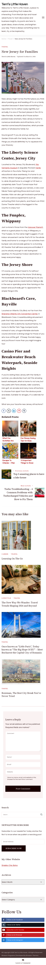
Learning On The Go (12, 558)
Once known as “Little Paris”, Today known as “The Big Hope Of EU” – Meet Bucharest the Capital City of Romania (22, 649)
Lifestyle (6, 598)
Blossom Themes (32, 955)
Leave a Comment (23, 963)
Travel (5, 47)
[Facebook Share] (4, 411)
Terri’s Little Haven (15, 4)
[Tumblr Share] (24, 411)
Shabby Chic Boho (10, 865)
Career (5, 554)
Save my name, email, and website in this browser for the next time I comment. (21, 778)
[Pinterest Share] (19, 411)
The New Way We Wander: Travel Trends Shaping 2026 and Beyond (20, 604)
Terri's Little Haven (8, 57)
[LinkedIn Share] (14, 411)
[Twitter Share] (9, 411)
